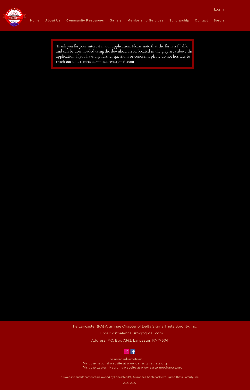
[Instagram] (126, 351)
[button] (53, 21)
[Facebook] (132, 351)
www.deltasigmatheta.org (147, 363)
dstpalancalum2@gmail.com (137, 333)
